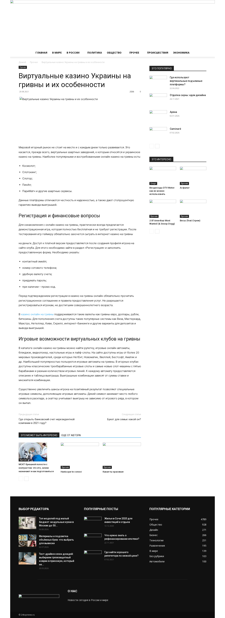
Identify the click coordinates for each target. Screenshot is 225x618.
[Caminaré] (158, 133)
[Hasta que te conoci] (80, 455)
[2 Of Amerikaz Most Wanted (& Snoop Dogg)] (162, 209)
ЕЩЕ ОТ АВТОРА (71, 435)
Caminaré (175, 128)
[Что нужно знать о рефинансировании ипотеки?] (93, 540)
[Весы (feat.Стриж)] (193, 209)
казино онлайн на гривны (37, 314)
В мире (57, 52)
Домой (22, 62)
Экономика (181, 52)
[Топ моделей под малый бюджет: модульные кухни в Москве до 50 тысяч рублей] (27, 523)
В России (73, 52)
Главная (41, 52)
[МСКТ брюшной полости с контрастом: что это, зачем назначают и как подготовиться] (38, 451)
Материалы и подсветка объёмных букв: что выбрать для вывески (56, 540)
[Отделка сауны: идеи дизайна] (158, 99)
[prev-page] (21, 479)
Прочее (134, 52)
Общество (114, 52)
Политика (94, 52)
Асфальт (184, 187)
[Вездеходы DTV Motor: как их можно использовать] (162, 176)
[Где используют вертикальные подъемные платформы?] (158, 82)
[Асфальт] (193, 176)
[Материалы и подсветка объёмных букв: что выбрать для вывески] (27, 540)
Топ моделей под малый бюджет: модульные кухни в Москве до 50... (56, 522)
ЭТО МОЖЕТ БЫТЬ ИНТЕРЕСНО (39, 435)
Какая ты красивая (113, 471)
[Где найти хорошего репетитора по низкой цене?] (93, 556)
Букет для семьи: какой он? (124, 419)
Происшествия (157, 52)
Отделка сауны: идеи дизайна (188, 95)
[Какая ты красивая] (122, 455)
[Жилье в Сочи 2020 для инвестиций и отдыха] (93, 523)
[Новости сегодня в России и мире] (112, 24)
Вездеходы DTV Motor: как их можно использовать (162, 190)
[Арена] (158, 116)
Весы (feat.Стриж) (190, 220)
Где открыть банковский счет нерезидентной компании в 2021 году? (47, 421)
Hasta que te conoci (71, 471)
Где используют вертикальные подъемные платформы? (186, 81)
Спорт (153, 183)
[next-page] (26, 479)
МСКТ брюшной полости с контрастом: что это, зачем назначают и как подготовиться (36, 468)
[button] (202, 53)
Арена (173, 112)
